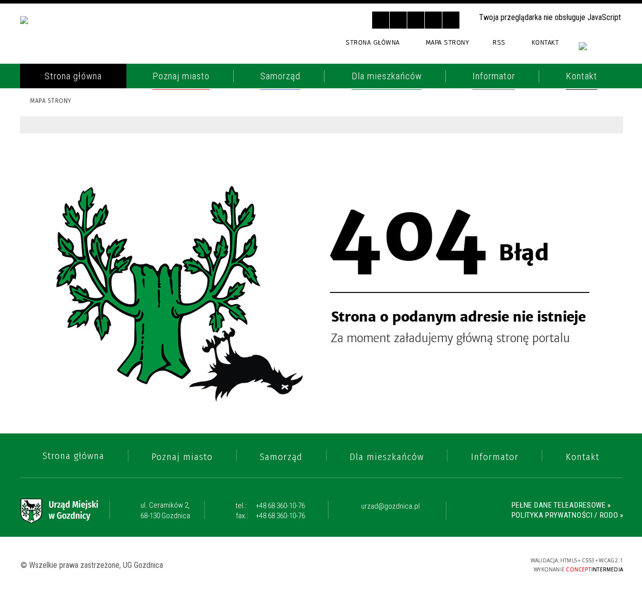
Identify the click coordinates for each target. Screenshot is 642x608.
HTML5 (433, 564)
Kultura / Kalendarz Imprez (93, 293)
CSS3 (448, 564)
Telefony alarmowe (75, 106)
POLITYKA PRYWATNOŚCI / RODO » (567, 515)
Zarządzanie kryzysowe (84, 407)
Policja (48, 126)
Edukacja (52, 272)
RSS (499, 42)
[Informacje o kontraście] (450, 20)
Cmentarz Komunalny (79, 386)
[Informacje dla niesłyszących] (433, 20)
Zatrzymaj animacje (380, 20)
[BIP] (600, 51)
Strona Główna (373, 42)
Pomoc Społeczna (71, 252)
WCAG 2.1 (480, 563)
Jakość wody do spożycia (86, 334)
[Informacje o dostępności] (398, 20)
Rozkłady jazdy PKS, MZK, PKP (94, 228)
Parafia (48, 167)
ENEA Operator (64, 207)
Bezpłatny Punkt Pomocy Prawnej (87, 360)
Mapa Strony (447, 42)
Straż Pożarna (64, 147)
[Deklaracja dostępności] (415, 20)
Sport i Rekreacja (70, 313)
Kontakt (545, 42)
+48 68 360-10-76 (270, 505)
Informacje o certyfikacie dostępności (322, 565)
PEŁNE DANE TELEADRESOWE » (561, 505)
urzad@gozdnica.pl (390, 507)
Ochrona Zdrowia (72, 187)
